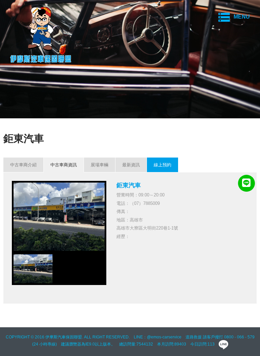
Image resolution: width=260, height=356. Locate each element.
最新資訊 (131, 164)
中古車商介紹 (23, 164)
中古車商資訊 (63, 164)
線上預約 (162, 164)
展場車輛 (99, 164)
